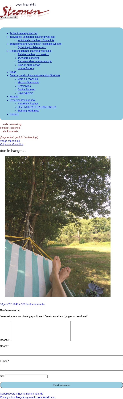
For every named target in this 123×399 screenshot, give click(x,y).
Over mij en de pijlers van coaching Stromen (35, 75)
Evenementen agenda (22, 100)
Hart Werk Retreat (28, 103)
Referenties (24, 86)
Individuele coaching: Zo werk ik (36, 40)
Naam (4, 346)
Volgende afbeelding (12, 144)
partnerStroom (26, 68)
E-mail (4, 361)
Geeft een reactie (35, 304)
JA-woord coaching (29, 58)
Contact (14, 114)
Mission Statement (28, 82)
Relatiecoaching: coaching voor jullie (31, 51)
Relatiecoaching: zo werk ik (33, 54)
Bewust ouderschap (29, 65)
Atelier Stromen (26, 89)
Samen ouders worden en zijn (35, 61)
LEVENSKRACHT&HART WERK (37, 107)
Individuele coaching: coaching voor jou (32, 36)
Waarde (14, 96)
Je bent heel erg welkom (23, 33)
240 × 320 (19, 304)
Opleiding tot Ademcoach (32, 47)
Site (2, 376)
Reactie (5, 340)
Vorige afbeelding (10, 141)
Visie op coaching (28, 79)
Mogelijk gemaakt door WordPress (35, 397)
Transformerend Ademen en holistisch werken (36, 43)
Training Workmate (28, 110)
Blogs (13, 72)
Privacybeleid (25, 93)
